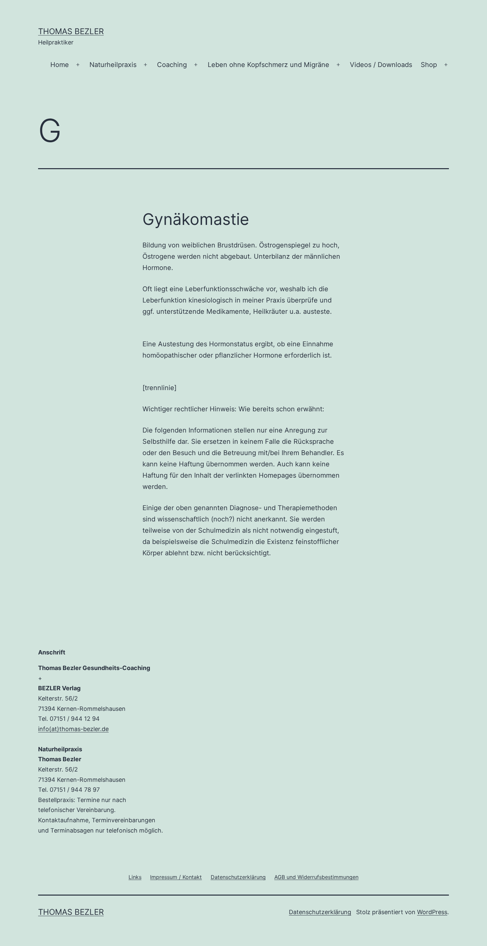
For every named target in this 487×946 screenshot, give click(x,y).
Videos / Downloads (381, 65)
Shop (429, 65)
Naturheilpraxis (112, 65)
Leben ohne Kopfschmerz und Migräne (268, 65)
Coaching (172, 65)
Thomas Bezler (71, 31)
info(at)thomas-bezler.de (73, 728)
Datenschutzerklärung (320, 912)
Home (59, 65)
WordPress (432, 912)
